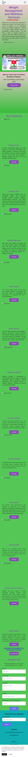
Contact (4, 693)
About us (14, 741)
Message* (5, 683)
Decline (10, 754)
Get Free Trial (14, 85)
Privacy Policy (14, 744)
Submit (14, 708)
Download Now (14, 653)
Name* (4, 668)
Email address (6, 717)
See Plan (14, 517)
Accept (4, 754)
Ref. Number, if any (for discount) (11, 700)
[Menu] (25, 2)
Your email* (5, 675)
